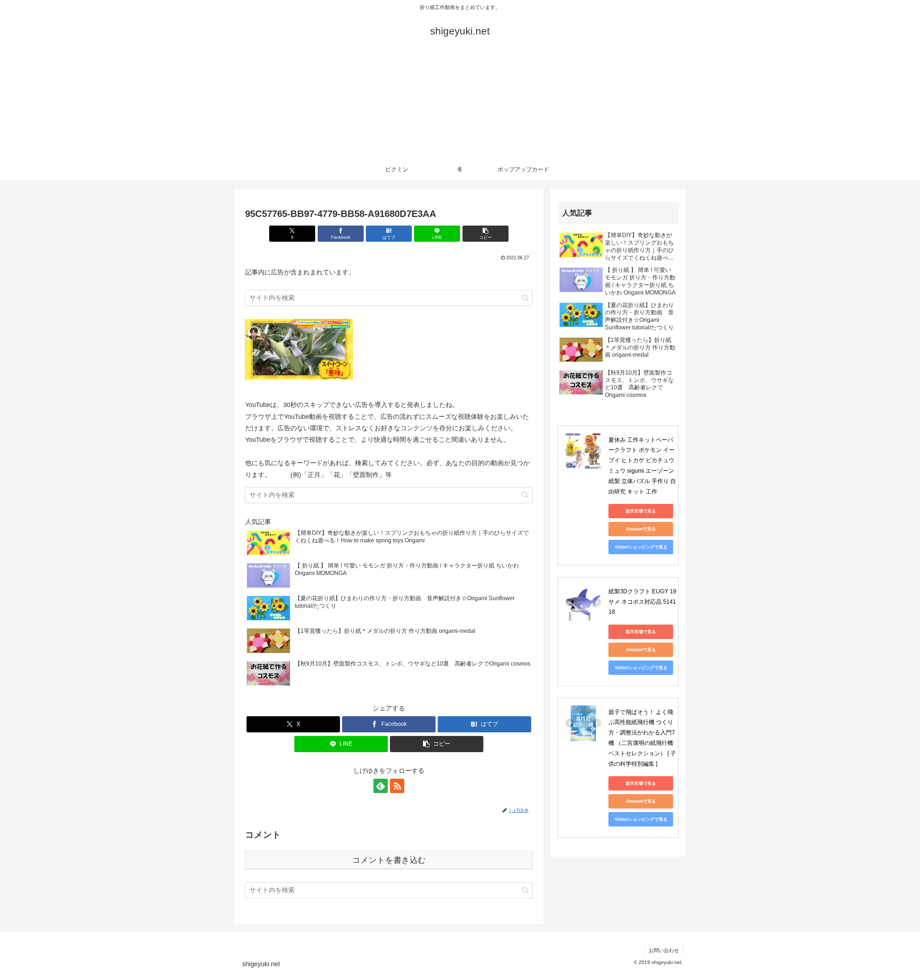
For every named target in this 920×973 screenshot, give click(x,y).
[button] (486, 234)
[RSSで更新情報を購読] (397, 786)
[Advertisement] (460, 105)
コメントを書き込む (389, 860)
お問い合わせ (664, 950)
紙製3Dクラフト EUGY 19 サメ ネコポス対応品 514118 (643, 601)
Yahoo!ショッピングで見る (641, 547)
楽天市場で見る (641, 511)
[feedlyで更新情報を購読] (380, 786)
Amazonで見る (641, 529)
